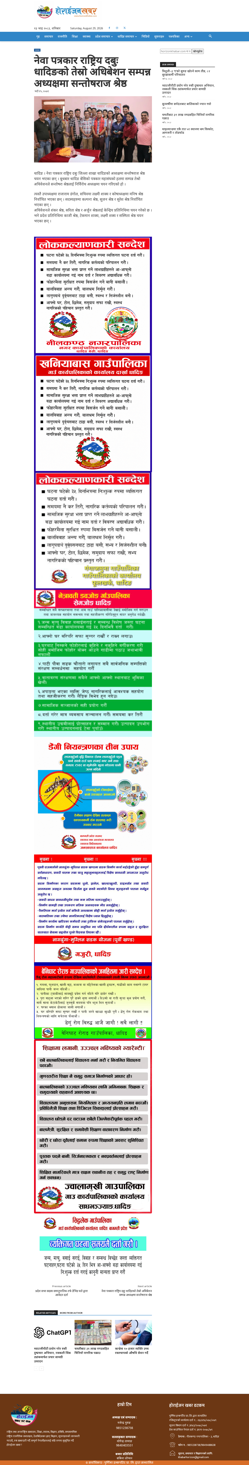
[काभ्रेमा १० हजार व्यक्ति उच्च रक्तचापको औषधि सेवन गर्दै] (133, 1332)
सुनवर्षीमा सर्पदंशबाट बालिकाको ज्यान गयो (186, 104)
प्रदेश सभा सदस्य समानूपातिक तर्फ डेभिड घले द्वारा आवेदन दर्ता (61, 1293)
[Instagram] (117, 28)
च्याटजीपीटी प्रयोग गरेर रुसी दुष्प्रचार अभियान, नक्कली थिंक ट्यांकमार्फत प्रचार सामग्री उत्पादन (52, 1354)
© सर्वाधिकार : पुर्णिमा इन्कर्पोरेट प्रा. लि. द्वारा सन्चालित (119, 1463)
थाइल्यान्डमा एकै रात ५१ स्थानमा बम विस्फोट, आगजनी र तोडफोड (188, 130)
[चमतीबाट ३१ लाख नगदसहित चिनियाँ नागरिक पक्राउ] (93, 1332)
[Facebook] (109, 28)
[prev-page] (36, 1368)
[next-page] (41, 1368)
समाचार (37, 50)
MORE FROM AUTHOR (71, 1313)
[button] (210, 36)
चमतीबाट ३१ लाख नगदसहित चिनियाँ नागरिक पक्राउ (92, 1350)
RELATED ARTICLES (46, 1313)
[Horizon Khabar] (124, 11)
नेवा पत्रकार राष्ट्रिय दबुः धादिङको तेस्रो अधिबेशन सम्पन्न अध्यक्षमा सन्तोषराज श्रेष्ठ (126, 1293)
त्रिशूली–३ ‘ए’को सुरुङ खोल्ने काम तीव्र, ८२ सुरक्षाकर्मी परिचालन (186, 72)
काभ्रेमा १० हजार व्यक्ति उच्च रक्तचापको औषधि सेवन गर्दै (132, 1350)
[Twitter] (125, 28)
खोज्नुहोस (197, 51)
